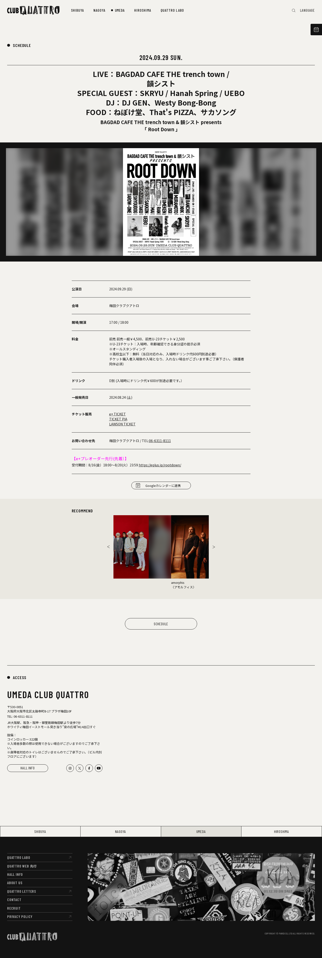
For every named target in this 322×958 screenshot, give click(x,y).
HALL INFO (27, 768)
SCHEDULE (22, 45)
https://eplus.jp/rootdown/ (160, 465)
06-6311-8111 (160, 440)
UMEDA (201, 831)
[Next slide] (214, 547)
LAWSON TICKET (122, 424)
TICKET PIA (118, 419)
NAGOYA (120, 831)
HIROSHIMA (281, 831)
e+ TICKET (117, 414)
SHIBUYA (40, 831)
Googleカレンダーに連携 (163, 485)
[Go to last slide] (108, 547)
